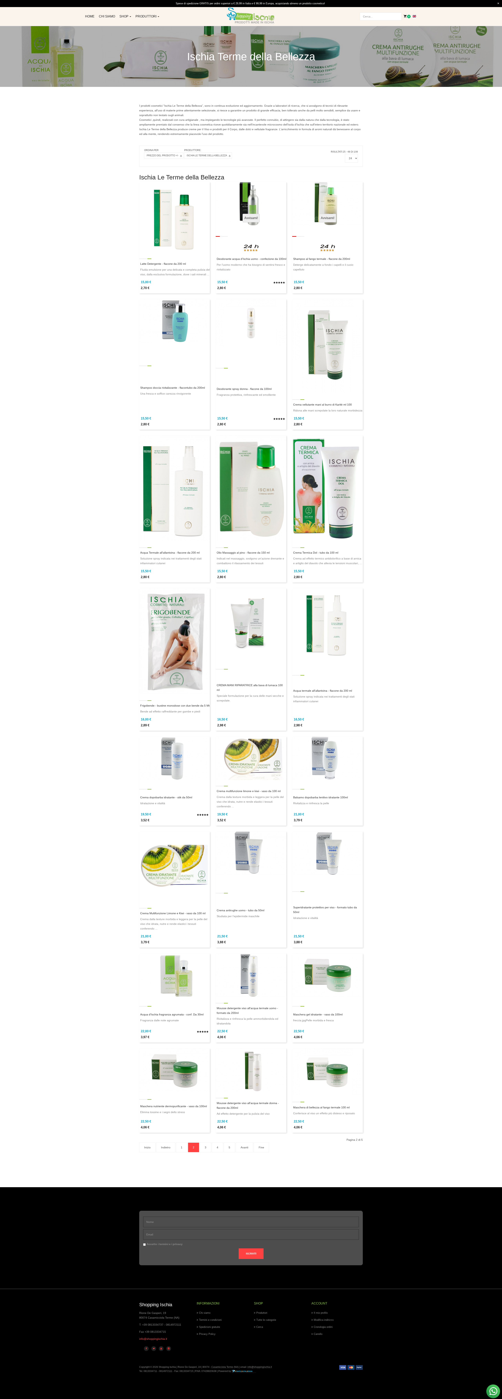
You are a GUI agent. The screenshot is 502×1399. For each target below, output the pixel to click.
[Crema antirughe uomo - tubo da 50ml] (251, 852)
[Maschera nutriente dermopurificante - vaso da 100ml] (174, 1069)
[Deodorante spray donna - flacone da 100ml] (251, 322)
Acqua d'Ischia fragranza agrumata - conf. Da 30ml (172, 1014)
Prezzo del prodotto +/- (162, 155)
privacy (178, 1244)
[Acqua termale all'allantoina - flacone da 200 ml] (327, 623)
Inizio (147, 1147)
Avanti (244, 1147)
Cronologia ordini (323, 1326)
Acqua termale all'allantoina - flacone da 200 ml (322, 690)
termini (163, 1244)
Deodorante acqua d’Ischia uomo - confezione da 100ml (251, 258)
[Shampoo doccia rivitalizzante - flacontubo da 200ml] (174, 320)
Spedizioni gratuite (209, 1326)
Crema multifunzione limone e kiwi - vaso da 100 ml (249, 791)
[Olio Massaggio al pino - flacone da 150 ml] (251, 488)
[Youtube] (161, 1348)
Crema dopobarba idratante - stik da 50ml (166, 797)
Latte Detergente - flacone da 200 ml (163, 263)
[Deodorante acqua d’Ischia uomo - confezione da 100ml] (251, 203)
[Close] (498, 3)
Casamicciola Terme (222, 1367)
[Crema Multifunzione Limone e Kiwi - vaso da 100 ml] (174, 866)
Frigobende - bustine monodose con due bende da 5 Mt (175, 705)
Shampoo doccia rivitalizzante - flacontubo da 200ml (172, 387)
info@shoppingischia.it (153, 1338)
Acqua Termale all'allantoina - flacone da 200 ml (170, 552)
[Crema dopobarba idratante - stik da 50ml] (174, 758)
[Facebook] (146, 1348)
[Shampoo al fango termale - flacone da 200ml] (327, 203)
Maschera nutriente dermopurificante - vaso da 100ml (173, 1106)
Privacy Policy (207, 1334)
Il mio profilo (321, 1312)
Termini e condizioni (210, 1319)
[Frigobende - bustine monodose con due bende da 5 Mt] (174, 641)
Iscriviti (251, 1253)
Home (90, 16)
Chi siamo (107, 16)
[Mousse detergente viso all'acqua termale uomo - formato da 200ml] (251, 975)
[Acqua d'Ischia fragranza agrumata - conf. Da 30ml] (174, 975)
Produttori (146, 16)
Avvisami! (251, 218)
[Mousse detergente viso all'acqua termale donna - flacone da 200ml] (251, 1070)
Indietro (165, 1147)
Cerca (259, 1326)
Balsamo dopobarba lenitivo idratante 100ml (320, 797)
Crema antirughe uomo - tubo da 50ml (240, 910)
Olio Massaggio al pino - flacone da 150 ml (243, 552)
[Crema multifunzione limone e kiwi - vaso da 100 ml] (251, 758)
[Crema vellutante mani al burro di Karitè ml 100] (327, 346)
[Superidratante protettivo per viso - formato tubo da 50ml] (327, 852)
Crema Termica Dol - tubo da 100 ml (315, 552)
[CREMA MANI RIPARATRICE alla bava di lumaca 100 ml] (251, 619)
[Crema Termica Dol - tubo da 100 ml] (327, 488)
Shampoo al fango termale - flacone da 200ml (321, 258)
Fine (261, 1147)
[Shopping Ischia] (251, 15)
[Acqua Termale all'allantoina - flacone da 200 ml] (174, 488)
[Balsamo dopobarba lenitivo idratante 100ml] (327, 758)
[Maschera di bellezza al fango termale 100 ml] (327, 1071)
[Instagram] (168, 1348)
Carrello (318, 1334)
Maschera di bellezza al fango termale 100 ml (321, 1107)
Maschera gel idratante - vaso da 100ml (318, 1014)
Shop (124, 16)
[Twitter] (153, 1348)
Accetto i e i (165, 1244)
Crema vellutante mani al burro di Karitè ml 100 (322, 404)
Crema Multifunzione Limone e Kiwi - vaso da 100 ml (173, 913)
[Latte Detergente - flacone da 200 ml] (174, 216)
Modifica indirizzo (324, 1319)
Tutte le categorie (266, 1319)
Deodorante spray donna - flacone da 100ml (244, 388)
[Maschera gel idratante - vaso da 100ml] (327, 975)
